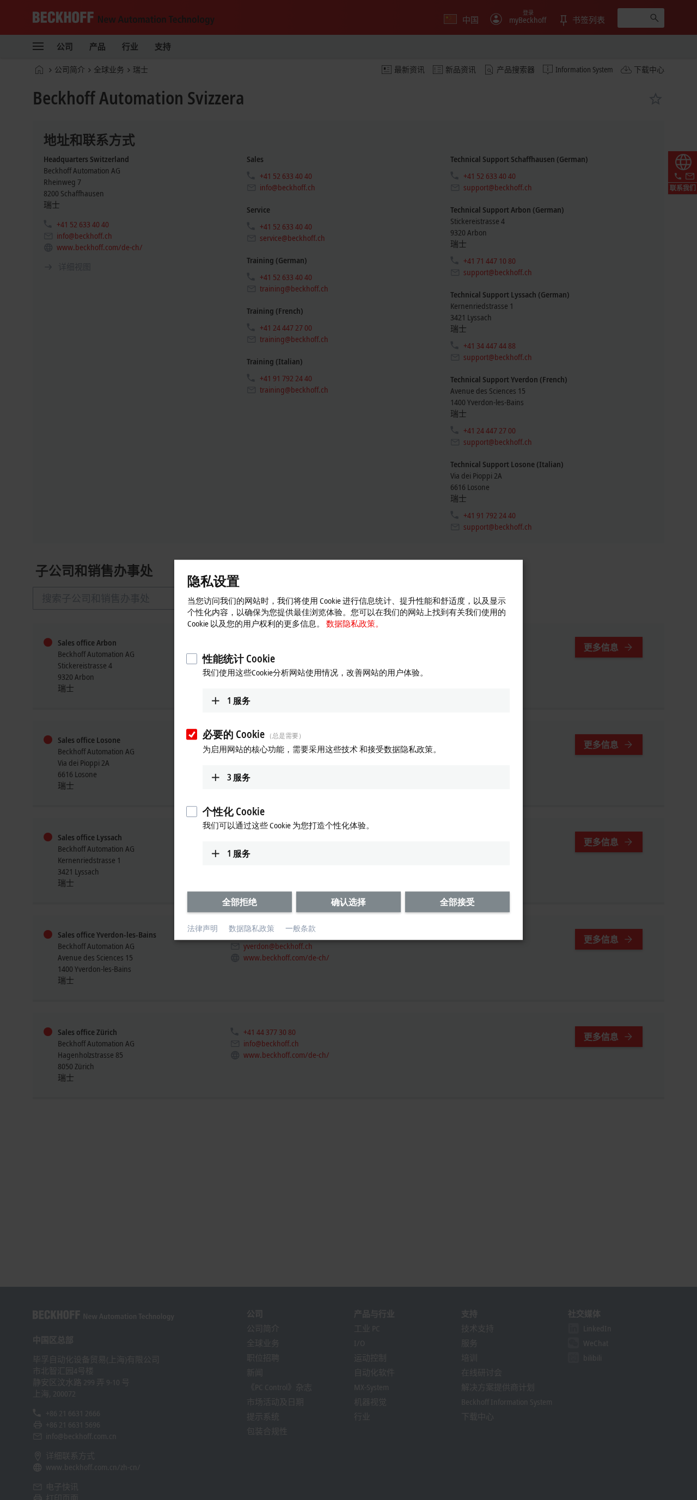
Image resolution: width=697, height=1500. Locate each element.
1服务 (238, 700)
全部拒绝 (239, 902)
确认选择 (348, 902)
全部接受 (457, 902)
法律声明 (202, 928)
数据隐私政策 (251, 928)
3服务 (238, 777)
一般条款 (300, 928)
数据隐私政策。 (354, 623)
